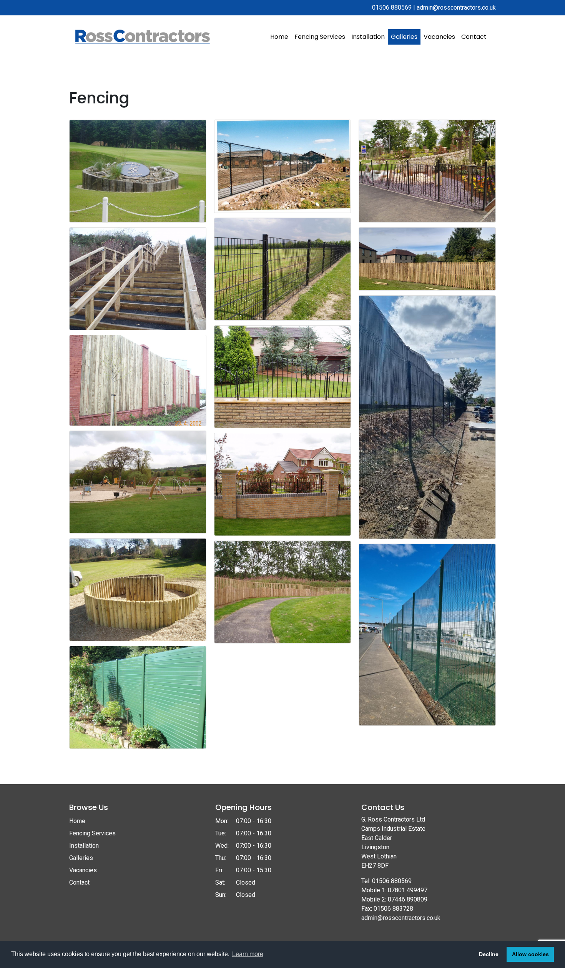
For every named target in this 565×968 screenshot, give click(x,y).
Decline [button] (489, 954)
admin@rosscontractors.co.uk (456, 7)
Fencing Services (319, 36)
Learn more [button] (247, 954)
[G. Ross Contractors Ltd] (142, 37)
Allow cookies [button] (530, 954)
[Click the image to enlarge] (138, 170)
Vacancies (439, 36)
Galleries (404, 36)
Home (279, 36)
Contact (474, 36)
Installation (368, 36)
